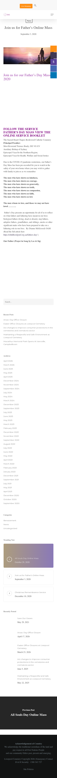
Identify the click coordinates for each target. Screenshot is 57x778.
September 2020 (11, 503)
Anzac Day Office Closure (15, 320)
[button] (35, 6)
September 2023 (11, 408)
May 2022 (7, 456)
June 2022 (8, 452)
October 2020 (10, 499)
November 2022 (11, 436)
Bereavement (9, 520)
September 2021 (11, 479)
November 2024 (11, 384)
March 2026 (8, 365)
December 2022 (11, 432)
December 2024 (11, 381)
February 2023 (10, 428)
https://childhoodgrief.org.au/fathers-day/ (20, 234)
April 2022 (8, 460)
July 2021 (7, 483)
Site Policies (28, 769)
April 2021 (7, 491)
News (29, 20)
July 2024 (7, 392)
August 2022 (9, 444)
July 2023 (7, 412)
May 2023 (7, 420)
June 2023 (8, 416)
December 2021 (10, 475)
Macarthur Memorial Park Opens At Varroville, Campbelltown (24, 342)
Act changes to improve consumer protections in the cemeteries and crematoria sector (28, 329)
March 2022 (8, 464)
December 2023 (11, 404)
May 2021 (7, 487)
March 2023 (8, 424)
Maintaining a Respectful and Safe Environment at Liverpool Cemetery (26, 336)
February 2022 (10, 468)
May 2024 (7, 396)
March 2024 (8, 400)
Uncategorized (10, 528)
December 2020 (11, 495)
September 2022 (11, 440)
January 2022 (9, 471)
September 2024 (11, 388)
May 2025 (7, 373)
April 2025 (7, 377)
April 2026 (8, 361)
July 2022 (7, 448)
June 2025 (8, 369)
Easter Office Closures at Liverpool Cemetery (24, 324)
